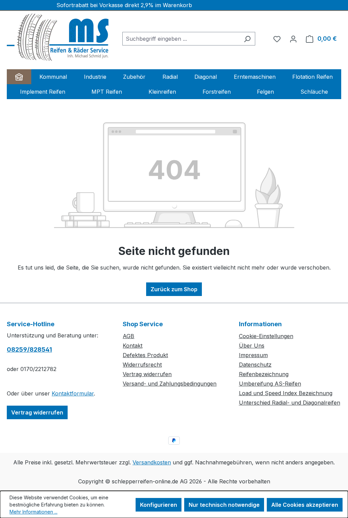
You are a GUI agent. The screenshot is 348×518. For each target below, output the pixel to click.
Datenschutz (255, 364)
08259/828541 (29, 349)
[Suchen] (247, 38)
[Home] (19, 76)
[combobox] (181, 38)
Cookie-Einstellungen (266, 336)
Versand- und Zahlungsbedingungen (169, 383)
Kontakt (132, 345)
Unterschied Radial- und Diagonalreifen (289, 402)
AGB (128, 336)
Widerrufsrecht (142, 364)
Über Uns (251, 345)
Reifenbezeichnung (264, 374)
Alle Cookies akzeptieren (304, 504)
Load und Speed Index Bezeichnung (285, 393)
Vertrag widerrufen (37, 412)
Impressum (253, 355)
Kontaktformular (73, 393)
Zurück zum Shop (174, 289)
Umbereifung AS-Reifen (270, 383)
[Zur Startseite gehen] (58, 37)
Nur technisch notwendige (224, 504)
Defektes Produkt (145, 355)
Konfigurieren (158, 504)
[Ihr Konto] (293, 38)
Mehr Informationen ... (33, 512)
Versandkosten (152, 462)
